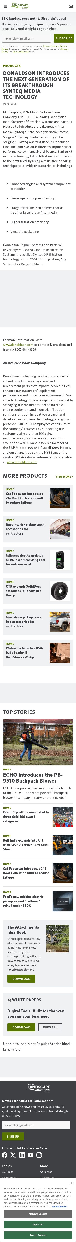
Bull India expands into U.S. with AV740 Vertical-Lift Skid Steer (25, 844)
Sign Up (13, 1136)
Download (21, 979)
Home (10, 489)
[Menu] (5, 5)
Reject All (38, 1224)
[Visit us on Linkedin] (22, 1154)
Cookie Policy (59, 1206)
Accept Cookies (38, 1235)
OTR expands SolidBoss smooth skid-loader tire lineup (23, 590)
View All (50, 1027)
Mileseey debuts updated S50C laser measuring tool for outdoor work (25, 559)
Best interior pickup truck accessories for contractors (25, 529)
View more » (64, 476)
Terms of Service (21, 51)
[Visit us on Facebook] (4, 1154)
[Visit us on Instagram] (39, 1154)
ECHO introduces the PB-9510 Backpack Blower (33, 778)
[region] (38, 1210)
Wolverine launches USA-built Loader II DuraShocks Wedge (25, 652)
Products (12, 65)
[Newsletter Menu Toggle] (71, 5)
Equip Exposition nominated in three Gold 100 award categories (26, 816)
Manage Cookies (38, 1213)
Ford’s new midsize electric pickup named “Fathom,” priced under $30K (23, 901)
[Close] (72, 1183)
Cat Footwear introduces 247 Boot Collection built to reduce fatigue (24, 498)
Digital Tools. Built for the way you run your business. (35, 1014)
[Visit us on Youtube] (30, 1154)
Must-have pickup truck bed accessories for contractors (24, 621)
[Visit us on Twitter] (13, 1154)
